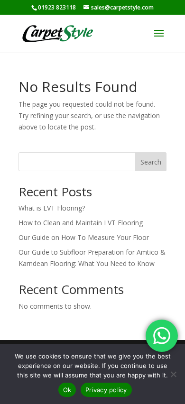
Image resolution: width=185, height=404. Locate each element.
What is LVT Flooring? (51, 207)
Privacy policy (106, 390)
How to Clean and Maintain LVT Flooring (80, 222)
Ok (67, 390)
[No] (173, 374)
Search (150, 161)
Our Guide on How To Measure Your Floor (83, 237)
